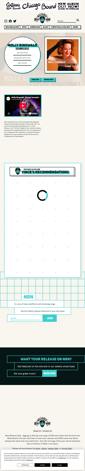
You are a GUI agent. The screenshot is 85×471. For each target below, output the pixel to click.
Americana (35, 27)
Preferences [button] (29, 460)
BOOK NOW (50, 373)
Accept (60, 465)
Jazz (18, 53)
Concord (24, 63)
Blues (45, 27)
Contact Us (47, 430)
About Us (37, 430)
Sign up (26, 435)
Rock (24, 27)
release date (53, 448)
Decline (42, 465)
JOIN (50, 318)
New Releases (12, 27)
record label (67, 448)
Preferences (25, 465)
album (44, 448)
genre (38, 448)
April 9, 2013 (26, 58)
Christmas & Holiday (60, 27)
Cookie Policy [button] (62, 458)
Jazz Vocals (24, 53)
